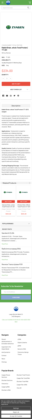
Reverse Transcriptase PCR (12, 264)
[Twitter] (14, 95)
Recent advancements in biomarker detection (8, 341)
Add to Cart (8, 201)
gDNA (19, 346)
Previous (27, 183)
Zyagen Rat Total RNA (23, 378)
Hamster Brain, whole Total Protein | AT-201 (8, 205)
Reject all (16, 412)
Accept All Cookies (16, 416)
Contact (4, 355)
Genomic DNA (22, 349)
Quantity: (5, 74)
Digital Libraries (22, 342)
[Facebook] (3, 95)
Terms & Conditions (16, 398)
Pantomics (5, 383)
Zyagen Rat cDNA (22, 384)
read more (5, 244)
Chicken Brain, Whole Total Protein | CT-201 (24, 205)
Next (29, 183)
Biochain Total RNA (22, 381)
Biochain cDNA (6, 390)
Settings (16, 408)
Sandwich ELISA (8, 233)
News (3, 358)
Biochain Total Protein (23, 375)
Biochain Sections (7, 380)
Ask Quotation (6, 352)
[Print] (10, 95)
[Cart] (30, 2)
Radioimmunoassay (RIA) (11, 249)
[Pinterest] (18, 95)
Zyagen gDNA (6, 387)
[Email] (7, 95)
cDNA (19, 339)
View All (19, 388)
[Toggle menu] (2, 2)
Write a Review (6, 53)
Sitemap (4, 362)
